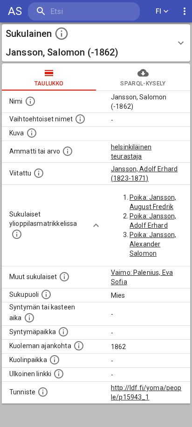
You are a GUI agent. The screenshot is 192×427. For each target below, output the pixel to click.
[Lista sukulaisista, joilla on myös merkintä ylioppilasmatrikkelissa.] (16, 234)
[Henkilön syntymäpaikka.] (63, 331)
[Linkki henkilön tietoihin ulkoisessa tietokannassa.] (58, 373)
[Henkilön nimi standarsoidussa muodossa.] (30, 101)
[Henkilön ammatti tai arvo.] (67, 151)
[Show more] (96, 225)
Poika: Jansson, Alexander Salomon (153, 244)
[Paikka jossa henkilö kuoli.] (54, 359)
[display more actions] (184, 11)
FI (159, 11)
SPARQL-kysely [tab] (142, 83)
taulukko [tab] (49, 83)
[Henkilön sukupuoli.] (46, 294)
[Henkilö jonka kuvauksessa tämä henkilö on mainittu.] (38, 173)
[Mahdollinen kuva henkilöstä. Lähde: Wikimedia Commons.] (31, 133)
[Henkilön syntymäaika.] (29, 317)
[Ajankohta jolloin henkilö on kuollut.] (78, 345)
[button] (96, 43)
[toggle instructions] (61, 33)
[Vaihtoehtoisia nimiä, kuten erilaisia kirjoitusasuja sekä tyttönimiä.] (80, 119)
